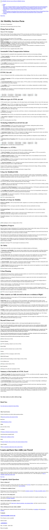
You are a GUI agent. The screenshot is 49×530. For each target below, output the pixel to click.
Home (4, 4)
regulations (36, 509)
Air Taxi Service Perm (31, 11)
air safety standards (11, 498)
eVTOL (28, 484)
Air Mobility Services (20, 1)
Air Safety (44, 7)
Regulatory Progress (37, 7)
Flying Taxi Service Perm (21, 11)
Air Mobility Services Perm (16, 12)
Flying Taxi (5, 6)
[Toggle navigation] (1, 2)
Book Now (3, 15)
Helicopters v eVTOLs (7, 7)
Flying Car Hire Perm (38, 12)
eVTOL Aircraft (19, 6)
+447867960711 (4, 523)
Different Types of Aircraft (28, 6)
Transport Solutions (12, 6)
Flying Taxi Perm (6, 11)
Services (4, 10)
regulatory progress (29, 490)
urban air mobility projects (40, 490)
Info (4, 5)
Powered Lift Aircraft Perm (27, 12)
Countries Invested (13, 8)
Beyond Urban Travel (21, 8)
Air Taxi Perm (13, 11)
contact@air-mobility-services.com (8, 515)
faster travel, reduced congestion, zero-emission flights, (22, 503)
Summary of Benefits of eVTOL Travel (34, 8)
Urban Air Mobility (16, 7)
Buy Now (3, 476)
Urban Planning (6, 8)
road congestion (22, 485)
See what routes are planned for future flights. (10, 405)
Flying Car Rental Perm (41, 11)
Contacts (5, 13)
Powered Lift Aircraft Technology (40, 6)
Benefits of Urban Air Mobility (27, 7)
